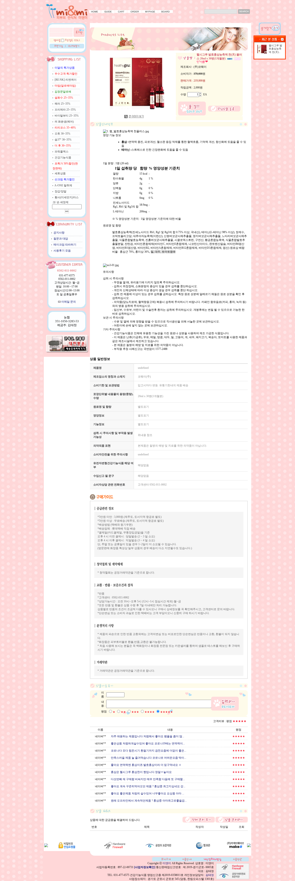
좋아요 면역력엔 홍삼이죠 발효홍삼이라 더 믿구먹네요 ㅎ (146, 765)
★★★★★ (166, 712)
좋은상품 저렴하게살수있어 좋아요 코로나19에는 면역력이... (148, 743)
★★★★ (150, 712)
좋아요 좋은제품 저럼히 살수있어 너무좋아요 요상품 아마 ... (147, 793)
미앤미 (167, 863)
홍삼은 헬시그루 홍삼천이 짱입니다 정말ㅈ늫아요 (141, 772)
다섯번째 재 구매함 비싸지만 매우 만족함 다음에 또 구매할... (148, 779)
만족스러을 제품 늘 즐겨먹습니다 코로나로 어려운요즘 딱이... (148, 757)
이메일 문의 (68, 301)
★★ (123, 712)
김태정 (210, 875)
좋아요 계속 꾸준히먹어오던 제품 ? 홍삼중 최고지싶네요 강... (148, 786)
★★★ (135, 712)
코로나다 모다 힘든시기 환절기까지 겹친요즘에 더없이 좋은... (148, 750)
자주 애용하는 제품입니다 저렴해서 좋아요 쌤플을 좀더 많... (147, 736)
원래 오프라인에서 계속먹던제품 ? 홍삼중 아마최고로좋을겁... (149, 800)
